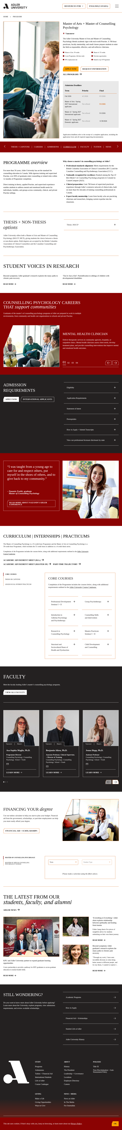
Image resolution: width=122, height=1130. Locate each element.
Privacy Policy (76, 1124)
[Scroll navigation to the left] (5, 146)
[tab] (20, 574)
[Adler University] (15, 6)
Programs (17, 17)
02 (68, 363)
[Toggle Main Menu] (117, 6)
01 (64, 362)
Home (5, 17)
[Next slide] (115, 363)
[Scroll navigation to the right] (117, 146)
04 (77, 363)
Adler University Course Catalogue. (83, 587)
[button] (3, 781)
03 (73, 363)
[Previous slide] (108, 363)
